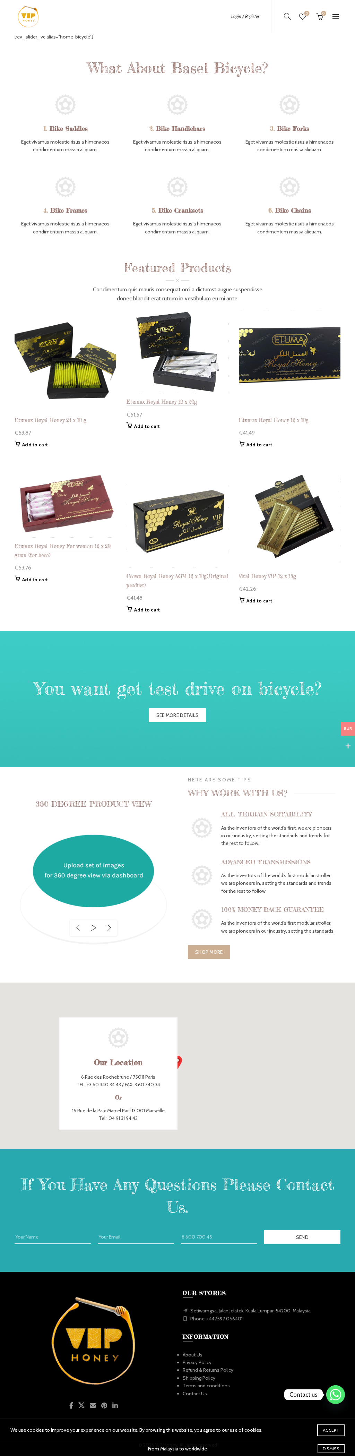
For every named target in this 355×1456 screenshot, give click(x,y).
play (93, 928)
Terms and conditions (206, 1385)
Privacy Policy (197, 1362)
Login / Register (245, 16)
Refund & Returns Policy (208, 1370)
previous (78, 928)
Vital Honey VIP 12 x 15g (267, 576)
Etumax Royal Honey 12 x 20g (162, 402)
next (109, 928)
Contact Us (195, 1393)
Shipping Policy (199, 1378)
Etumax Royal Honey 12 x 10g (274, 420)
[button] (177, 1062)
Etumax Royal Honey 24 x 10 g (50, 420)
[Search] (287, 16)
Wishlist (307, 13)
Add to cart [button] (35, 445)
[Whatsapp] (335, 1394)
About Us (192, 1355)
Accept (331, 1430)
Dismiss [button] (331, 1448)
